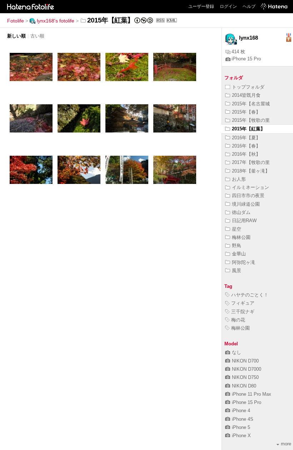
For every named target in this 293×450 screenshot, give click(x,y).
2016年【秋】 (246, 154)
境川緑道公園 (246, 204)
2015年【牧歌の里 (251, 120)
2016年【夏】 (246, 137)
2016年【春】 (246, 146)
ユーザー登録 (201, 6)
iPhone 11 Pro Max (251, 394)
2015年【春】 (246, 112)
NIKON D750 (245, 377)
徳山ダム (241, 212)
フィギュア (242, 303)
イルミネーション (250, 187)
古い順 (37, 36)
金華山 (239, 253)
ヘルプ (249, 6)
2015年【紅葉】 (248, 128)
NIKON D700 (245, 361)
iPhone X (241, 435)
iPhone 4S (242, 419)
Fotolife (15, 21)
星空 (236, 229)
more (286, 443)
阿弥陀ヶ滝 (243, 262)
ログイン (228, 6)
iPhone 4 (241, 410)
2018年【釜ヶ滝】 (251, 171)
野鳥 (236, 245)
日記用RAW (244, 220)
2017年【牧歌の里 (251, 162)
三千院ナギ (242, 311)
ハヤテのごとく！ (249, 295)
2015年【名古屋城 (251, 103)
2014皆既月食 (246, 95)
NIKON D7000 (246, 369)
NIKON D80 (244, 386)
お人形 (239, 179)
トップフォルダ (248, 87)
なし (236, 352)
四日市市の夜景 (248, 195)
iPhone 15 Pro (246, 58)
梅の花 (238, 319)
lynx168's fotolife (55, 21)
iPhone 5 (241, 427)
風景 (236, 270)
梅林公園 (241, 237)
